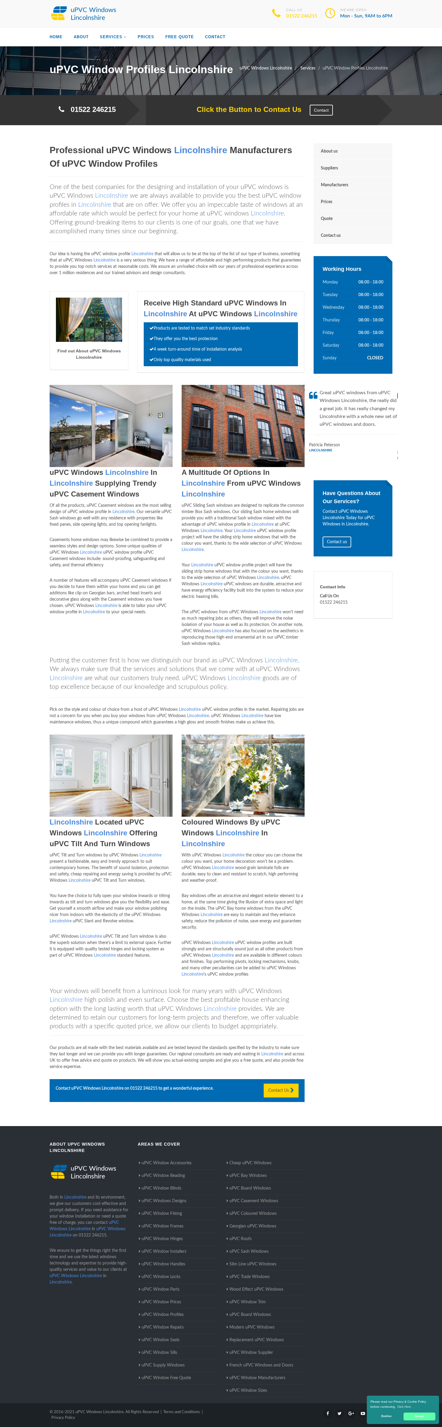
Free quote (179, 37)
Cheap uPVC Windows (250, 1163)
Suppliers (329, 168)
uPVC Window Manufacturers (257, 1378)
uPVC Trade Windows (249, 1277)
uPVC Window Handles (163, 1264)
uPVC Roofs (240, 1239)
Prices (146, 37)
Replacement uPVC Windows (256, 1340)
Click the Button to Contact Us (245, 109)
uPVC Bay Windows (248, 1176)
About (81, 37)
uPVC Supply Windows (163, 1365)
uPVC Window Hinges (162, 1239)
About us (329, 151)
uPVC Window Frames (162, 1226)
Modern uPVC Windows (252, 1327)
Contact (215, 37)
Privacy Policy (63, 1418)
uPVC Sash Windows (249, 1251)
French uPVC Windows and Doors (261, 1365)
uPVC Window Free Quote (166, 1378)
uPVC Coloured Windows (253, 1214)
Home (56, 37)
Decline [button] (386, 1416)
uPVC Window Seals (161, 1340)
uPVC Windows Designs (164, 1201)
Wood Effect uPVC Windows (256, 1289)
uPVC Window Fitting (162, 1214)
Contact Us (279, 1090)
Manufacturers (334, 185)
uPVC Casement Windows (253, 1201)
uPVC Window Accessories (167, 1163)
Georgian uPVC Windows (252, 1226)
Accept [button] (419, 1416)
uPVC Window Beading (163, 1176)
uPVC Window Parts (161, 1289)
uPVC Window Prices (161, 1302)
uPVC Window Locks (161, 1277)
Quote (327, 219)
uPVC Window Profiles (163, 1315)
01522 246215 (301, 16)
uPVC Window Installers (164, 1251)
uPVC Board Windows (250, 1188)
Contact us (331, 236)
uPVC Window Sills (159, 1353)
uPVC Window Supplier (251, 1353)
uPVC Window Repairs (163, 1327)
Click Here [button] (404, 1406)
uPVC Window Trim (247, 1302)
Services (111, 37)
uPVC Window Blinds (161, 1188)
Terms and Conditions (181, 1412)
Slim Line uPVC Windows (252, 1264)
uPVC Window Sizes (248, 1390)
